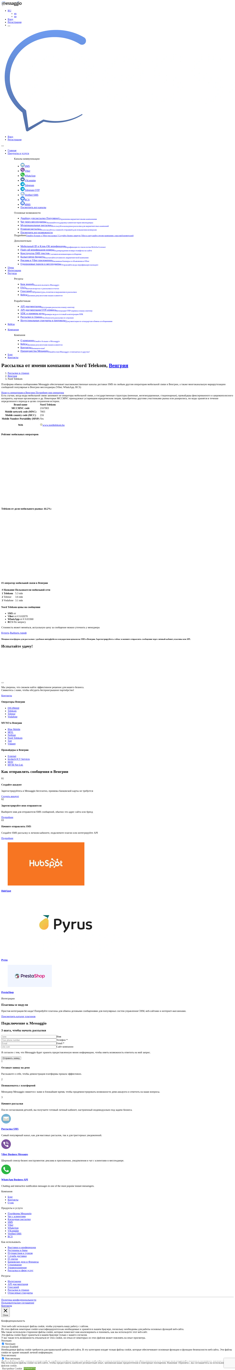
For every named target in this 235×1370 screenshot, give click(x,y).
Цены (11, 267)
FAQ (39, 287)
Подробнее (7, 817)
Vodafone (12, 716)
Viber (27, 171)
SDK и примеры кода (51, 313)
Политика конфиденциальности (18, 1300)
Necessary (10, 1343)
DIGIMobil (13, 708)
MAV (10, 762)
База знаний (39, 284)
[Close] (2, 145)
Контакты (32, 347)
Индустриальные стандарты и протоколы (66, 320)
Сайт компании (64, 1046)
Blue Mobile (14, 729)
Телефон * (62, 1040)
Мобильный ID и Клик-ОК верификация (63, 246)
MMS (28, 204)
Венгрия (118, 365)
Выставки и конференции (22, 1247)
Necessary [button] (6, 1340)
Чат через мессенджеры (56, 221)
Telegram (29, 185)
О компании (40, 340)
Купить (5, 632)
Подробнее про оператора (50, 392)
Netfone (12, 735)
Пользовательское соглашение (17, 1302)
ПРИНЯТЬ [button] (30, 1368)
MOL (10, 732)
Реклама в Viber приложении (54, 260)
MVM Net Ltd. (15, 764)
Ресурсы (12, 273)
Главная (12, 150)
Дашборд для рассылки (58, 218)
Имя (58, 1036)
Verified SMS (31, 195)
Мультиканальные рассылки (64, 225)
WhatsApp (30, 175)
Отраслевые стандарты (20, 1292)
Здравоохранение (17, 1267)
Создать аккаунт (10, 796)
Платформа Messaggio (19, 1213)
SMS (27, 166)
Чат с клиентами (17, 1216)
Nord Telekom (15, 738)
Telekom (12, 711)
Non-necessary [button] (8, 1355)
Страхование (15, 1264)
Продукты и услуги (18, 153)
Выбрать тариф (18, 632)
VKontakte (30, 180)
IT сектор (13, 1259)
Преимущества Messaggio (55, 351)
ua (15, 16)
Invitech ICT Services (19, 759)
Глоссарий (48, 291)
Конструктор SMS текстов (50, 253)
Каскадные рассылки (19, 1219)
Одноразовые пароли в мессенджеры (59, 264)
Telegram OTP (32, 190)
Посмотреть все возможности (36, 232)
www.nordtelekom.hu (54, 425)
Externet (12, 756)
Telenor (11, 713)
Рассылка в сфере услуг (20, 1270)
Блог (10, 354)
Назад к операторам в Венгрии (18, 392)
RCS (27, 199)
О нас (11, 1202)
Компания (13, 329)
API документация (47, 306)
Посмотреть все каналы (33, 207)
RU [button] (9, 10)
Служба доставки (17, 1256)
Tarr (10, 740)
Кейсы (41, 294)
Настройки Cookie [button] (12, 1368)
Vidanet (12, 743)
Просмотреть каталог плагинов (18, 1016)
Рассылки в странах (47, 317)
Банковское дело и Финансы (23, 1261)
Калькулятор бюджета (54, 256)
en (15, 13)
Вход (10, 19)
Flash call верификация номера (56, 249)
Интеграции (14, 270)
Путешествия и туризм (20, 1253)
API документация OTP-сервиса (56, 310)
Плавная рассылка (58, 229)
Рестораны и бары (17, 1250)
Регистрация (14, 22)
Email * (60, 1043)
